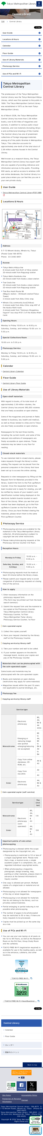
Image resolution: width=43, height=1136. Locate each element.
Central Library (12, 1023)
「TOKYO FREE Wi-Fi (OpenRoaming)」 (20, 1001)
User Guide (8, 33)
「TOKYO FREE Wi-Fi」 (20, 978)
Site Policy (6, 1095)
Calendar (7, 46)
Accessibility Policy (29, 1095)
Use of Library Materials (13, 60)
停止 (22, 1078)
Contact (25, 1100)
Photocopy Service (11, 66)
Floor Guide (8, 53)
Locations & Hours (11, 39)
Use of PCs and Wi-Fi (12, 74)
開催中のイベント (12, 1052)
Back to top (32, 1065)
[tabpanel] (21, 1072)
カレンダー (9, 1045)
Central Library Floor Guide (14, 383)
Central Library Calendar (13, 371)
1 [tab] (19, 1077)
